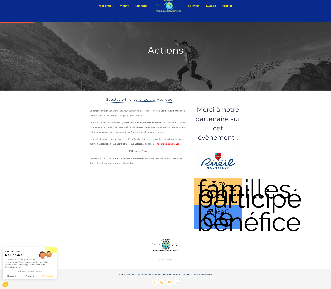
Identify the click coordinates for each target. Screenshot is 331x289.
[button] (5, 284)
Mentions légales (165, 259)
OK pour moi (47, 276)
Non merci (11, 276)
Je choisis (30, 276)
